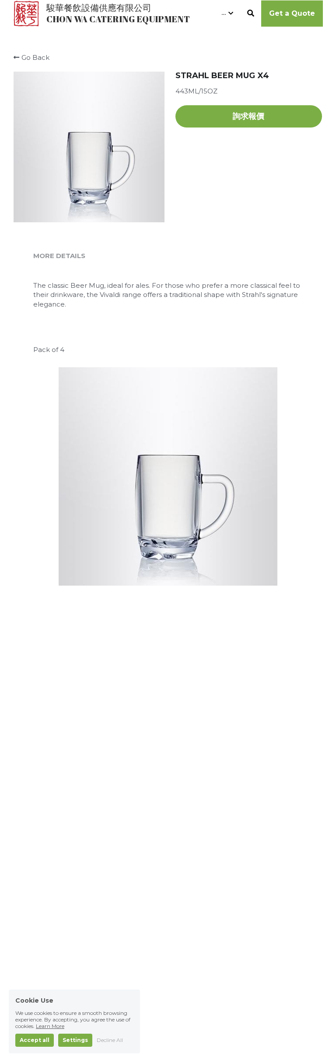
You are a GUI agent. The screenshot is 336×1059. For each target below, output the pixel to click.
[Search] (250, 13)
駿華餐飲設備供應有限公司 (98, 8)
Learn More (50, 1001)
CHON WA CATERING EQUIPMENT (118, 19)
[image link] (26, 12)
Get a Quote (292, 13)
